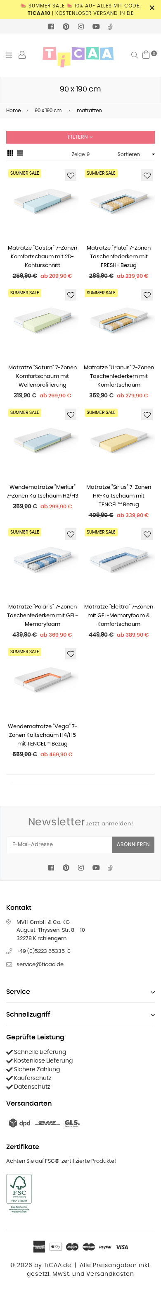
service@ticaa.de (40, 964)
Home (13, 110)
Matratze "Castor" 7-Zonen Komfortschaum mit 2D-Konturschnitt (42, 256)
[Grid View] (10, 154)
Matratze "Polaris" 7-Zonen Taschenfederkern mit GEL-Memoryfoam (42, 615)
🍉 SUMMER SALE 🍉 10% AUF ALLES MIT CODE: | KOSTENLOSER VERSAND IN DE (80, 9)
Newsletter (80, 822)
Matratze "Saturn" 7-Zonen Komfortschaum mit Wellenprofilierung (42, 376)
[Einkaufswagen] (146, 55)
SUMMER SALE (24, 173)
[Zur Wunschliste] (70, 175)
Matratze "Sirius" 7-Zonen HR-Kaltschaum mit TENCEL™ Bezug (118, 496)
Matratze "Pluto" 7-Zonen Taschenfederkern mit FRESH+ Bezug (119, 256)
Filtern (79, 137)
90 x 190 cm (48, 110)
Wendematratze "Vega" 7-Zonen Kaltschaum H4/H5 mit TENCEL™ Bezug (42, 735)
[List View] (20, 154)
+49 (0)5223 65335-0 (44, 951)
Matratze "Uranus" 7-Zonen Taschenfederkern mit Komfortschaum (119, 376)
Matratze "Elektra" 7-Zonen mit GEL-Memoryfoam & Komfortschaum (118, 615)
